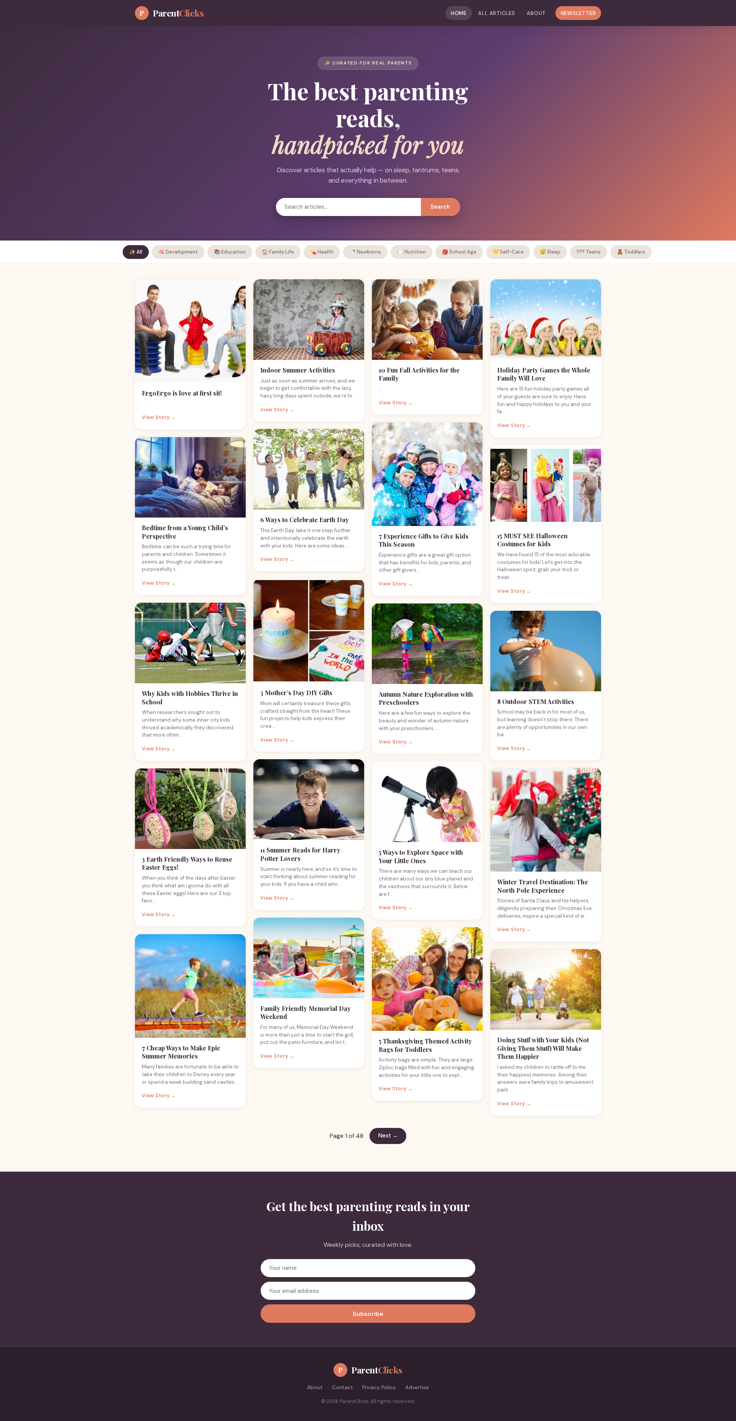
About (536, 13)
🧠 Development (178, 252)
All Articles (496, 13)
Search (440, 206)
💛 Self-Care (508, 252)
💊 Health (322, 252)
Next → (388, 1135)
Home (459, 13)
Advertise (417, 1387)
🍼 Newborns (365, 252)
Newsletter (578, 13)
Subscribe (368, 1314)
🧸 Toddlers (631, 252)
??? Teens (589, 252)
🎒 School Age (459, 252)
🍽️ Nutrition (411, 252)
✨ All (135, 252)
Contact (342, 1387)
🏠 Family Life (278, 252)
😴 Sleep (550, 252)
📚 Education (230, 252)
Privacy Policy (379, 1387)
